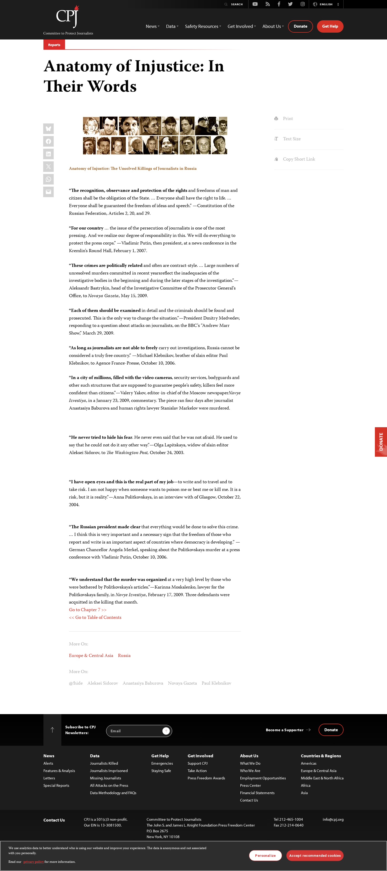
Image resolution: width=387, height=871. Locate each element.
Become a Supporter (285, 729)
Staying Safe (161, 770)
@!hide (76, 684)
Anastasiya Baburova (143, 684)
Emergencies (162, 763)
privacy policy (33, 862)
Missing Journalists (105, 777)
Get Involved (200, 755)
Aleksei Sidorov (102, 684)
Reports (54, 44)
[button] (338, 4)
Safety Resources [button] (201, 26)
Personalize (265, 855)
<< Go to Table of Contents (95, 618)
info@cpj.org (333, 819)
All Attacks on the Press (109, 785)
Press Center (250, 785)
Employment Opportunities (263, 777)
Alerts (48, 763)
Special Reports (56, 785)
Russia (124, 656)
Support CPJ (198, 763)
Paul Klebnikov (216, 684)
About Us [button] (271, 26)
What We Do (250, 763)
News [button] (151, 26)
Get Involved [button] (240, 26)
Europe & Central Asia (91, 656)
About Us (249, 755)
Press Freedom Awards (206, 777)
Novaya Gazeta (182, 684)
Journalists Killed (104, 763)
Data (95, 755)
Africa (305, 785)
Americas (308, 763)
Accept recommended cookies (315, 855)
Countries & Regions (321, 755)
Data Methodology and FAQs (113, 792)
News (48, 755)
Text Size (291, 139)
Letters (49, 777)
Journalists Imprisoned (109, 770)
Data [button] (171, 26)
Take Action (197, 770)
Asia (304, 792)
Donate (300, 26)
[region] (193, 856)
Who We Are (250, 770)
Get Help (330, 26)
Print (287, 119)
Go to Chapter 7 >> (88, 610)
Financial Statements (257, 792)
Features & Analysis (59, 770)
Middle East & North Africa (322, 777)
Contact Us (249, 800)
